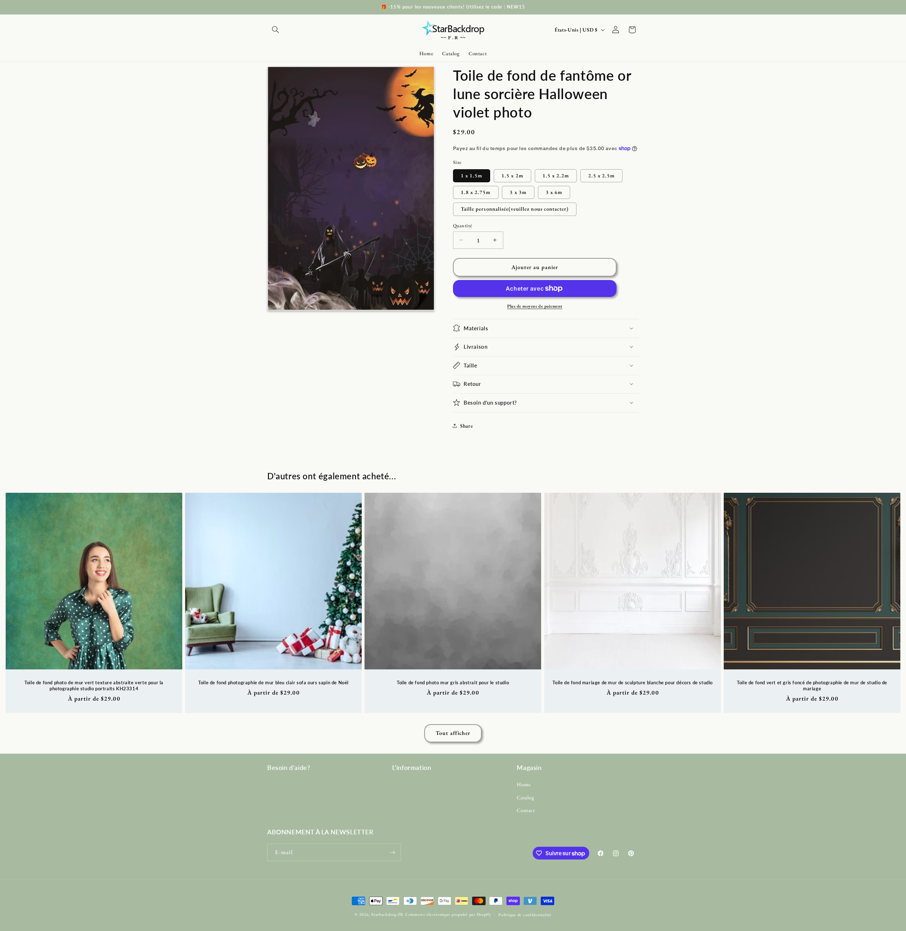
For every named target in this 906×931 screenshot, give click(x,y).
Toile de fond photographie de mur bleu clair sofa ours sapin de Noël (273, 682)
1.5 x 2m (512, 175)
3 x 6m (554, 191)
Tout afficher (453, 733)
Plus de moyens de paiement (534, 306)
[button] (275, 30)
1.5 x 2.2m (556, 175)
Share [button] (466, 425)
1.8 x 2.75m (476, 191)
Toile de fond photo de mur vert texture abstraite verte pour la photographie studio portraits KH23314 (94, 685)
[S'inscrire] (392, 852)
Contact (526, 810)
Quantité (462, 225)
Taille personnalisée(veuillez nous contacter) (515, 208)
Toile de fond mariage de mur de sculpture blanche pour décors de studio (632, 682)
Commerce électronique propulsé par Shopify (448, 914)
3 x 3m (518, 191)
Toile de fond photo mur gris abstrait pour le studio (453, 682)
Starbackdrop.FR (387, 914)
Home (524, 784)
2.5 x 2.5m (601, 175)
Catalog (525, 797)
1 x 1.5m (471, 175)
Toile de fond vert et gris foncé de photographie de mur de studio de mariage (812, 685)
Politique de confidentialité (524, 914)
